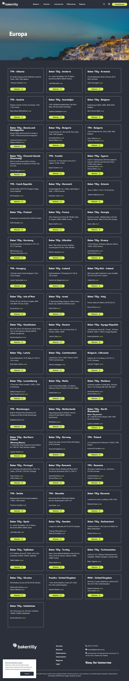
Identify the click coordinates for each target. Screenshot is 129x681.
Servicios (46, 4)
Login (58, 664)
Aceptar (27, 673)
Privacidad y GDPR (54, 676)
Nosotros (36, 4)
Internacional (58, 4)
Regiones (82, 4)
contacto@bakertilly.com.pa (95, 650)
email (25, 83)
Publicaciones (71, 4)
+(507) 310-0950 (92, 646)
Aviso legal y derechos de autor (71, 676)
